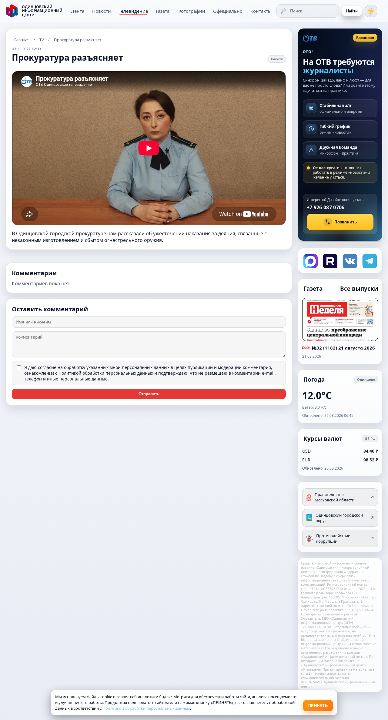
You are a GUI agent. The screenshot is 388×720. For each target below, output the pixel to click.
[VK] (349, 260)
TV (41, 39)
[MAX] (310, 260)
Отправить (149, 394)
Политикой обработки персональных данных (106, 373)
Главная (21, 39)
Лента (77, 11)
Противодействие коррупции (345, 538)
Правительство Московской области (344, 497)
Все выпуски (359, 288)
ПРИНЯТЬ (318, 705)
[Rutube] (329, 260)
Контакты (261, 11)
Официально (227, 11)
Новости (101, 11)
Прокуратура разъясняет (78, 39)
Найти (352, 11)
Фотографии (191, 11)
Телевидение (133, 11)
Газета (162, 11)
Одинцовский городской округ (345, 517)
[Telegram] (369, 260)
